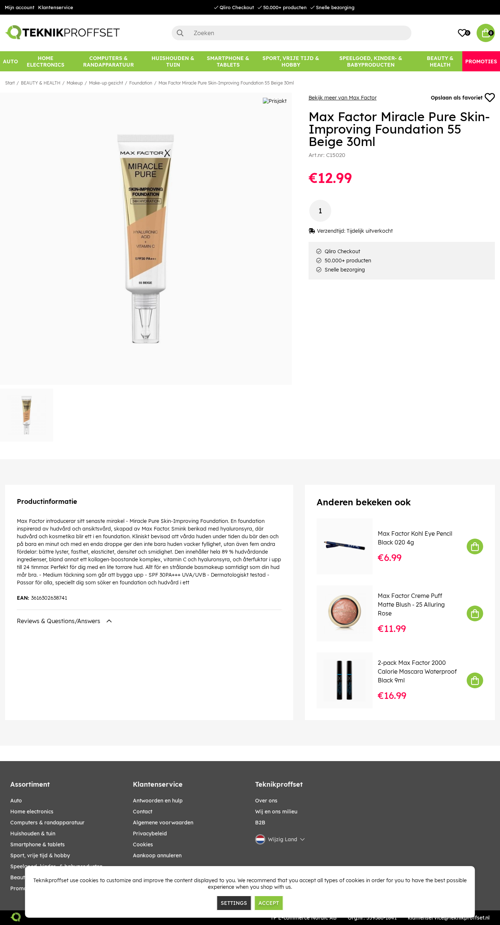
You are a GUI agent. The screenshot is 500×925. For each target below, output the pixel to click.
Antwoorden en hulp (158, 800)
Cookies (143, 844)
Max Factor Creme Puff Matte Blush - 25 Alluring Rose (411, 604)
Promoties (23, 888)
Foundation (140, 83)
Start (10, 83)
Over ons (266, 800)
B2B (260, 822)
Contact (142, 811)
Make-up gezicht (106, 83)
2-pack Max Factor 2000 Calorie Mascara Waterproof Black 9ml (417, 671)
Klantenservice (55, 7)
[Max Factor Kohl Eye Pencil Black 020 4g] (350, 546)
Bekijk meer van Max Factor (343, 97)
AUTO (16, 800)
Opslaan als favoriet (456, 97)
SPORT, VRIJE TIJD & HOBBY (40, 855)
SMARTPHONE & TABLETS (37, 844)
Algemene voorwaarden (163, 822)
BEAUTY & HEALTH (40, 83)
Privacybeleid (150, 833)
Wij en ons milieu (276, 811)
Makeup (75, 83)
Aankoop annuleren (157, 855)
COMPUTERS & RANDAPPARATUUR (47, 822)
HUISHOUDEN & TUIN (32, 833)
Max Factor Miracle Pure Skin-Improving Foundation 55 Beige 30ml (226, 83)
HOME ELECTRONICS (31, 811)
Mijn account (19, 7)
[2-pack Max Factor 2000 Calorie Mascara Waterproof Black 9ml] (350, 680)
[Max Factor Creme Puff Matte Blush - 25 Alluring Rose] (350, 613)
